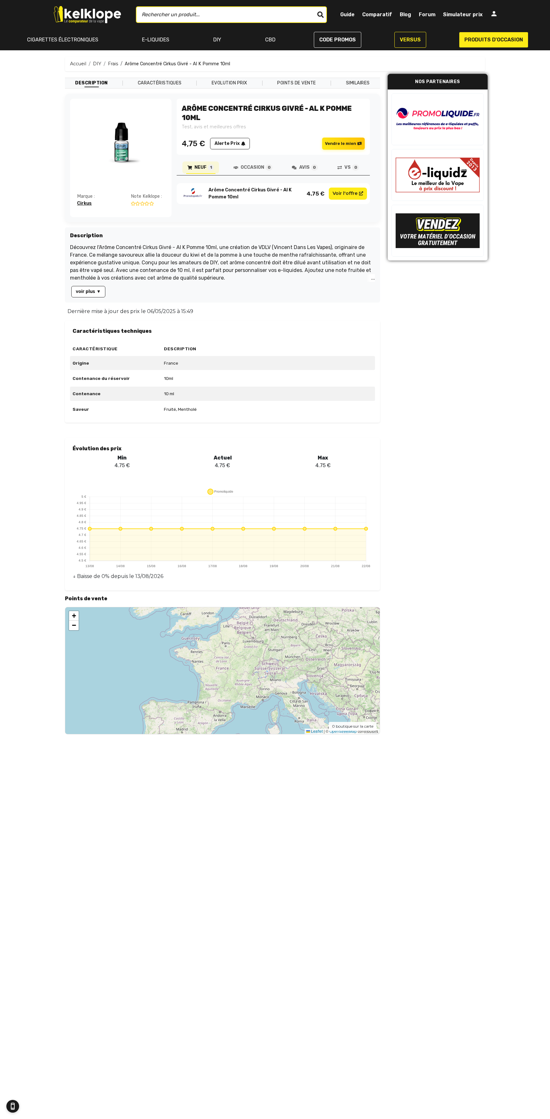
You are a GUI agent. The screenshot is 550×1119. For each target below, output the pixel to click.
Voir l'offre (345, 193)
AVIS (307, 167)
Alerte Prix (227, 143)
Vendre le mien (340, 143)
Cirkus (84, 203)
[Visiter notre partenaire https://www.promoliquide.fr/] (437, 119)
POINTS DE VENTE (296, 83)
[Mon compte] (494, 14)
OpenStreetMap (343, 731)
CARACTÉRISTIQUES (160, 83)
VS (350, 167)
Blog (405, 14)
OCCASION (255, 167)
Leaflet (316, 731)
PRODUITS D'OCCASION (493, 40)
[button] (74, 616)
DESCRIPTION (91, 83)
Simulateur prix (463, 14)
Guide (347, 14)
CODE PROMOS (337, 40)
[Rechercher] (320, 14)
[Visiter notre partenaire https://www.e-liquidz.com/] (437, 175)
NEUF (203, 167)
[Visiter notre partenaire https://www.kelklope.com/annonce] (437, 231)
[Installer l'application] (12, 1106)
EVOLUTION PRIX (229, 83)
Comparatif (377, 14)
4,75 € (316, 193)
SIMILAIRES (358, 83)
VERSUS (410, 40)
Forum (427, 14)
